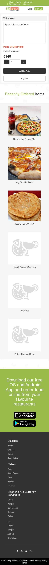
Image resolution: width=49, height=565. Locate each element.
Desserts (11, 485)
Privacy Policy (41, 560)
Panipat (10, 503)
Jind (9, 521)
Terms (24, 562)
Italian (10, 453)
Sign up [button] (38, 8)
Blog (11, 2)
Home (18, 2)
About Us (28, 2)
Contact (26, 4)
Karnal (10, 499)
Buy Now (24, 79)
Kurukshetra (12, 507)
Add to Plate (24, 71)
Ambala (10, 533)
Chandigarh (12, 537)
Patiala (10, 516)
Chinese (11, 449)
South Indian (12, 458)
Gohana (10, 512)
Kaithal (10, 525)
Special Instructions (17, 24)
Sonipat (10, 529)
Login (30, 8)
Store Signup (14, 4)
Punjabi (10, 445)
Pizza (9, 469)
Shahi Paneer (13, 473)
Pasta (9, 477)
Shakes (10, 481)
